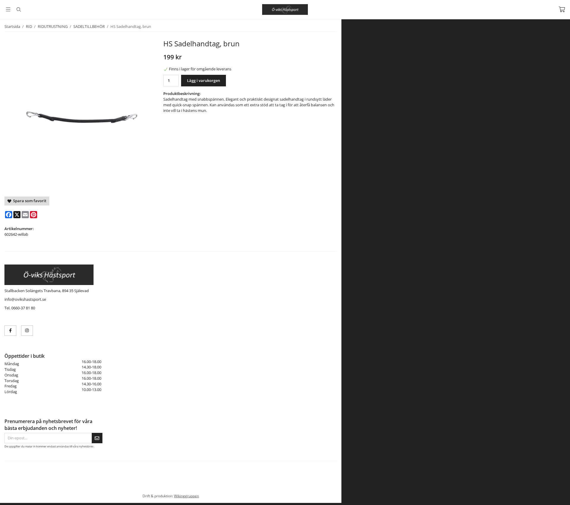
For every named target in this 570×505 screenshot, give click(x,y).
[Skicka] (97, 438)
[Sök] (18, 9)
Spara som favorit (28, 200)
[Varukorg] (562, 9)
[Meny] (8, 9)
